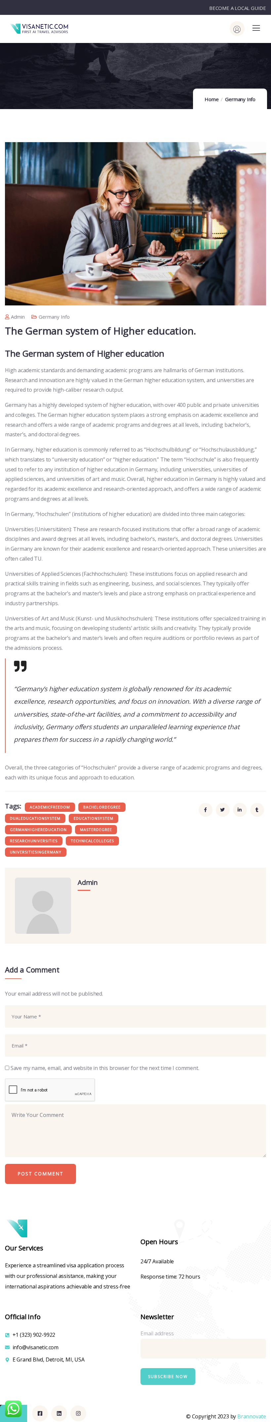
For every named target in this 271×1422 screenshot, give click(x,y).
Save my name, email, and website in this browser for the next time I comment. (105, 1068)
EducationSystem (93, 818)
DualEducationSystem (35, 818)
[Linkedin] (59, 1413)
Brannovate (251, 1416)
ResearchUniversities (34, 840)
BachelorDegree (102, 807)
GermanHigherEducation (38, 829)
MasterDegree (96, 829)
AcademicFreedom (50, 807)
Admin (18, 316)
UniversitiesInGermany (35, 851)
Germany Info (240, 99)
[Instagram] (78, 1413)
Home (211, 99)
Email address (157, 1333)
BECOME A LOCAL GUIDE (237, 8)
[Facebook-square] (40, 1413)
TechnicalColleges (92, 840)
